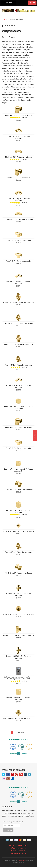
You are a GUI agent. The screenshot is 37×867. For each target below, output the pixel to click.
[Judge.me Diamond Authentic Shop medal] (13, 747)
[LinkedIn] (12, 778)
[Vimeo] (29, 774)
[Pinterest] (12, 774)
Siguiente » (21, 732)
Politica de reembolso (18, 851)
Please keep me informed (13, 822)
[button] (15, 118)
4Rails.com (22, 860)
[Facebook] (8, 774)
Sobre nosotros (22, 845)
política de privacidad (18, 853)
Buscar (11, 845)
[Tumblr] (25, 774)
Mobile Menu (9, 3)
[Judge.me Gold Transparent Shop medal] (29, 747)
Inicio (5, 19)
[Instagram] (8, 778)
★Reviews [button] (35, 435)
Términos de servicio (18, 848)
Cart (33, 3)
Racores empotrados (16, 19)
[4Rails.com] (18, 10)
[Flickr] (3, 778)
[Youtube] (21, 774)
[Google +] (16, 774)
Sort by (4, 37)
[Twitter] (3, 774)
